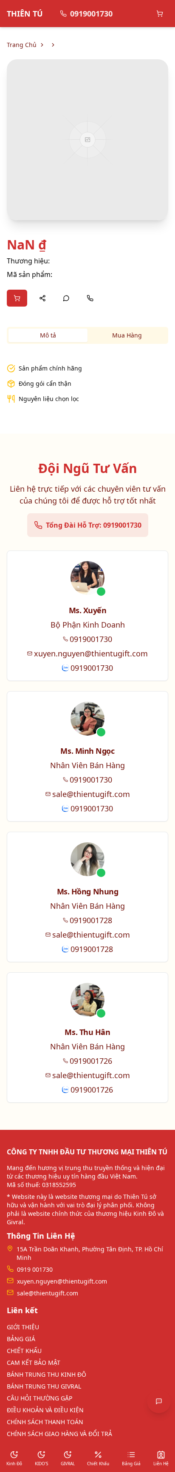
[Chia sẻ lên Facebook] (42, 298)
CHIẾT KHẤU (24, 1351)
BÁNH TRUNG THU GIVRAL (44, 1386)
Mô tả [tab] (48, 335)
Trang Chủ (22, 45)
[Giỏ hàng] (159, 13)
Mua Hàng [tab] (127, 335)
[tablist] (87, 335)
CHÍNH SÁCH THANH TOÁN (45, 1422)
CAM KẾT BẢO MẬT (33, 1363)
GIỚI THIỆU (23, 1327)
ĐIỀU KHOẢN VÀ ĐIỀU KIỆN (45, 1410)
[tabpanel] (87, 378)
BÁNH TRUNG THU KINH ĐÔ (46, 1374)
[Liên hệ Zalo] (66, 298)
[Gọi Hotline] (90, 298)
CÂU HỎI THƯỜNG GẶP (39, 1398)
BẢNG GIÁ (21, 1339)
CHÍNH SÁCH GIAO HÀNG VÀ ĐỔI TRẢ (59, 1434)
